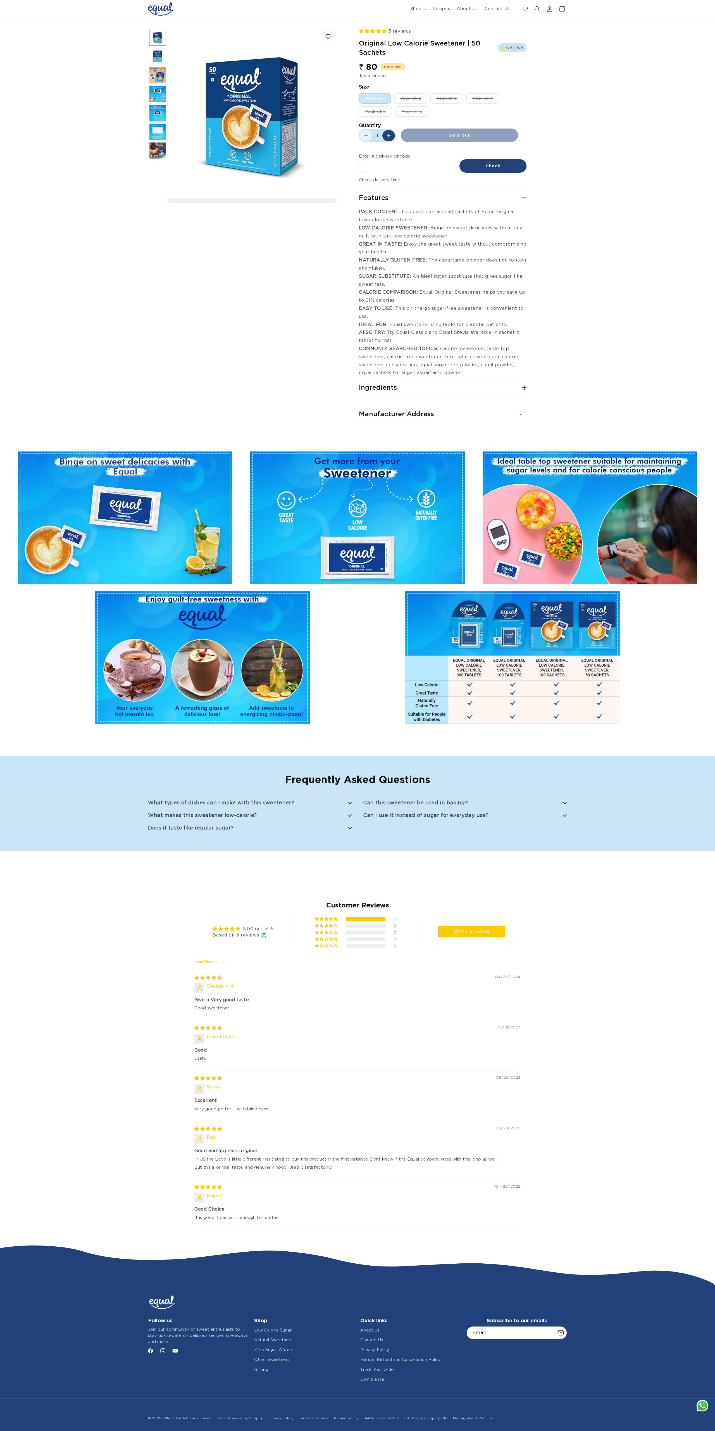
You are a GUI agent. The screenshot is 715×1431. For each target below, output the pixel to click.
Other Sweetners (272, 1359)
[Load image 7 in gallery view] (157, 150)
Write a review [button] (471, 931)
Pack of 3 (449, 100)
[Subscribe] (560, 1332)
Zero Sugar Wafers (273, 1349)
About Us (370, 1330)
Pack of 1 (378, 100)
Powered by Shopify (245, 1418)
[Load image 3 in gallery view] (157, 75)
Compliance (372, 1379)
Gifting (261, 1369)
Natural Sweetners (273, 1340)
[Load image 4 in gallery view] (157, 94)
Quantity (370, 125)
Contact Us (371, 1340)
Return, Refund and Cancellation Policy (400, 1359)
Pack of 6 (414, 113)
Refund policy (346, 1418)
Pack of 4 (485, 100)
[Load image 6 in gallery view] (157, 132)
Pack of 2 (413, 100)
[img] (208, 977)
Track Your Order (377, 1369)
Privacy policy (281, 1418)
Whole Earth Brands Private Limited (195, 1418)
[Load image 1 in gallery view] (157, 37)
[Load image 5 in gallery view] (157, 113)
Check (493, 165)
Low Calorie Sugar (273, 1330)
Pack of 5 (378, 113)
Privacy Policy (374, 1349)
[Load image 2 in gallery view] (157, 56)
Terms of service (313, 1418)
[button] (418, 9)
